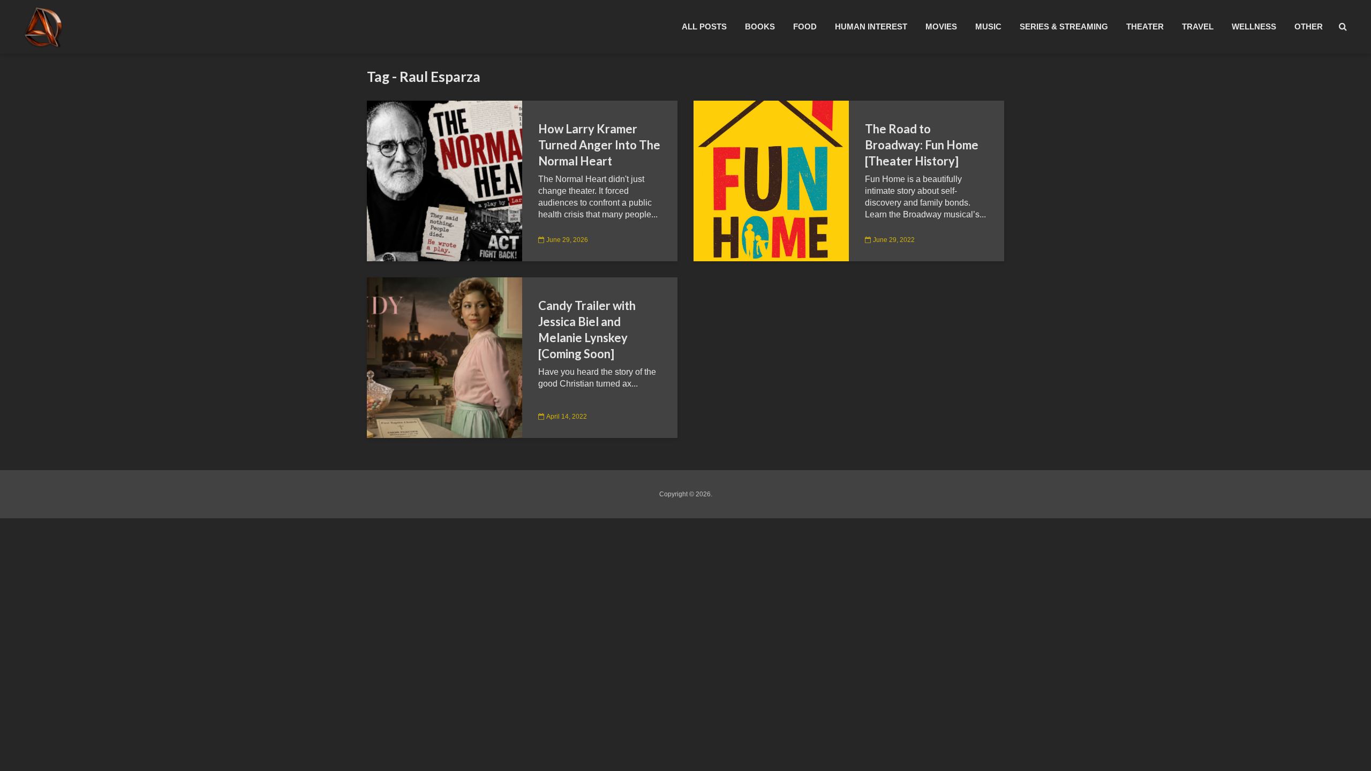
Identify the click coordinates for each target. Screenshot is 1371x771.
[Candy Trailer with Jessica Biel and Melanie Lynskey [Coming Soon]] (444, 356)
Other (1308, 26)
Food (805, 26)
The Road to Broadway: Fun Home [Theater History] (921, 145)
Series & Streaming (1064, 26)
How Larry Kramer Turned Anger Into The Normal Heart (599, 145)
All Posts (704, 26)
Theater (1145, 26)
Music (988, 26)
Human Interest (871, 26)
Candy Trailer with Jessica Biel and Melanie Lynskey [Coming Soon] (587, 329)
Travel (1198, 26)
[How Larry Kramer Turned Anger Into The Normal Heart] (444, 180)
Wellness (1254, 26)
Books (760, 26)
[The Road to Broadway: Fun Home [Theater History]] (771, 180)
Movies (941, 26)
